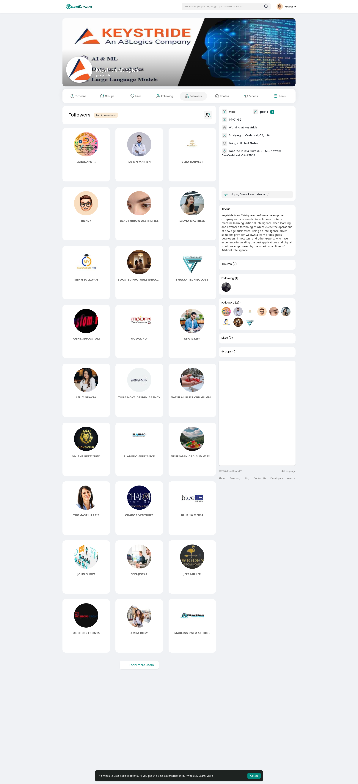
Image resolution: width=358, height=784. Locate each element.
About (222, 478)
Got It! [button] (254, 775)
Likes (225, 337)
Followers (228, 302)
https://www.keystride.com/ (249, 194)
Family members (106, 115)
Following (228, 278)
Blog (246, 478)
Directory (235, 478)
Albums (227, 263)
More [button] (290, 478)
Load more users (141, 665)
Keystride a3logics (117, 70)
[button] (226, 6)
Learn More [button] (206, 775)
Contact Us (260, 478)
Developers (276, 478)
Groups (227, 351)
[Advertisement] (257, 387)
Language (290, 471)
